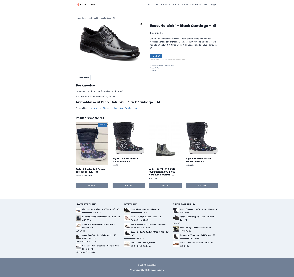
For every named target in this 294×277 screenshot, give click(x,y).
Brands (176, 4)
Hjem (78, 18)
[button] (141, 24)
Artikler (184, 4)
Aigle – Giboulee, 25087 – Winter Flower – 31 (199, 160)
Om (205, 4)
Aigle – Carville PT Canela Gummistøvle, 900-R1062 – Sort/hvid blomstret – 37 (163, 172)
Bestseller (165, 4)
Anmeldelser (196, 4)
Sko (83, 18)
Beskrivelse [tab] (84, 77)
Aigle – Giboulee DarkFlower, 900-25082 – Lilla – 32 (90, 170)
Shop (148, 4)
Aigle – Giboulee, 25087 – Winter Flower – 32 (125, 160)
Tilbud (156, 4)
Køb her (156, 56)
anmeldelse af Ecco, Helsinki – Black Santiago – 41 (114, 108)
